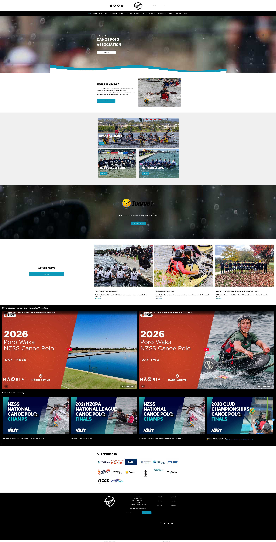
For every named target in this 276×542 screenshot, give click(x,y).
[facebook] (111, 6)
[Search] (164, 5)
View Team (104, 173)
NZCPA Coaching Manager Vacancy (106, 291)
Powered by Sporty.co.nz (110, 541)
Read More (98, 298)
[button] (273, 419)
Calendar (160, 501)
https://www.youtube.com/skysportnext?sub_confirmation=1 (239, 439)
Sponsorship (173, 501)
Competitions (173, 505)
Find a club (106, 52)
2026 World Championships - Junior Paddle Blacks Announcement (237, 291)
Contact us (106, 101)
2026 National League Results (165, 291)
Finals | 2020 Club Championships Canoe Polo (218, 436)
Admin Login (167, 541)
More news (46, 274)
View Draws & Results (138, 223)
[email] (122, 6)
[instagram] (114, 6)
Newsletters (159, 505)
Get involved (173, 496)
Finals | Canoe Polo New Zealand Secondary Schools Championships (20, 436)
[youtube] (118, 6)
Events (102, 143)
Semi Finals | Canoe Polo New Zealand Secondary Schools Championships (157, 436)
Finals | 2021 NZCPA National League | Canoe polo (83, 436)
